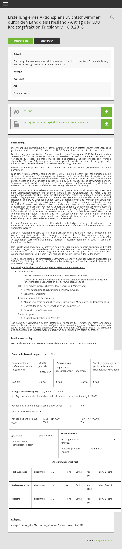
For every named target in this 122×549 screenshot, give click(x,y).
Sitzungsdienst (104, 540)
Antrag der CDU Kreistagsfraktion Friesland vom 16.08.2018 (56, 122)
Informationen (21, 40)
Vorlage (28, 110)
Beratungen (47, 40)
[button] (106, 112)
